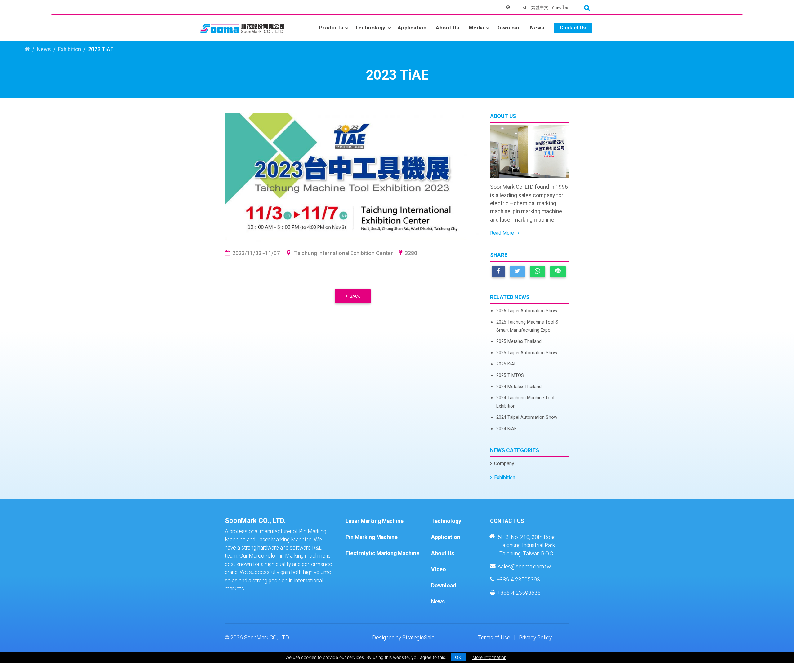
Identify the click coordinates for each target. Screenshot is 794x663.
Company (504, 463)
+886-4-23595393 (518, 580)
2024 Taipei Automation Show (526, 417)
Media (476, 27)
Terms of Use (494, 637)
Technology (370, 27)
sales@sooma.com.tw (524, 567)
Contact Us (573, 28)
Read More (502, 233)
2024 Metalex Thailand (519, 386)
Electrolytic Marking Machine (382, 553)
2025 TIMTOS (510, 375)
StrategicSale (418, 637)
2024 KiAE (506, 428)
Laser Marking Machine (375, 521)
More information (489, 657)
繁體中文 (539, 7)
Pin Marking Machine (372, 537)
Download (508, 27)
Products (331, 27)
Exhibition (69, 49)
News (537, 27)
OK (458, 657)
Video (438, 569)
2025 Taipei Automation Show (526, 353)
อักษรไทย (560, 7)
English (520, 7)
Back (355, 296)
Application (412, 27)
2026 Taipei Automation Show (526, 310)
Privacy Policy (535, 637)
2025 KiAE (506, 364)
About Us (447, 27)
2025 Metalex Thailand (519, 341)
